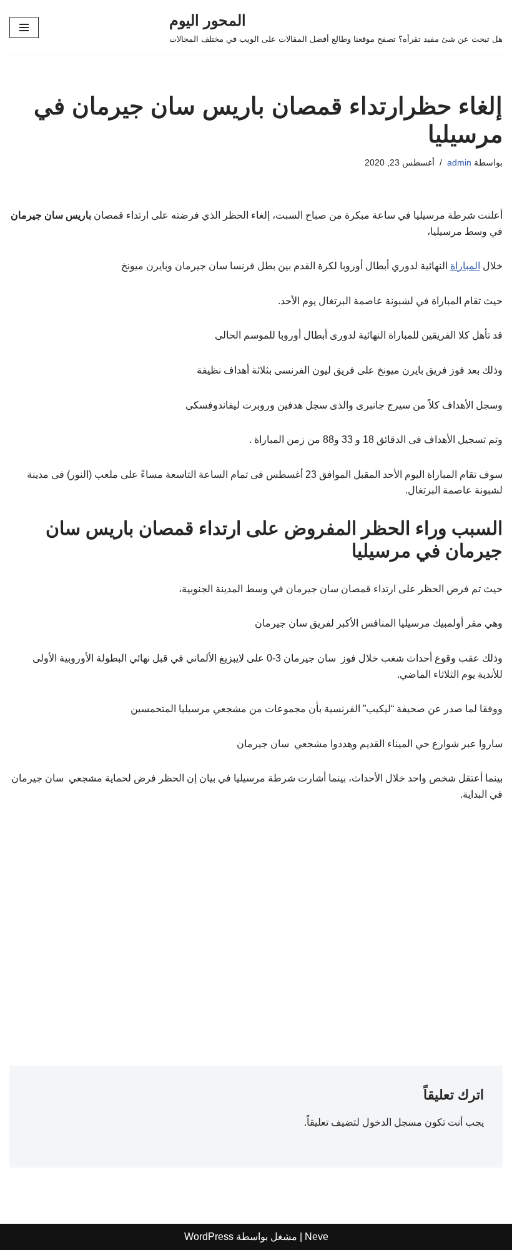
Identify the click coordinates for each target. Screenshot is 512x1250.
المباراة (465, 265)
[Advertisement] (256, 908)
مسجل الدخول (392, 1122)
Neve (316, 1236)
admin (459, 162)
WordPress (209, 1236)
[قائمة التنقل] (24, 27)
